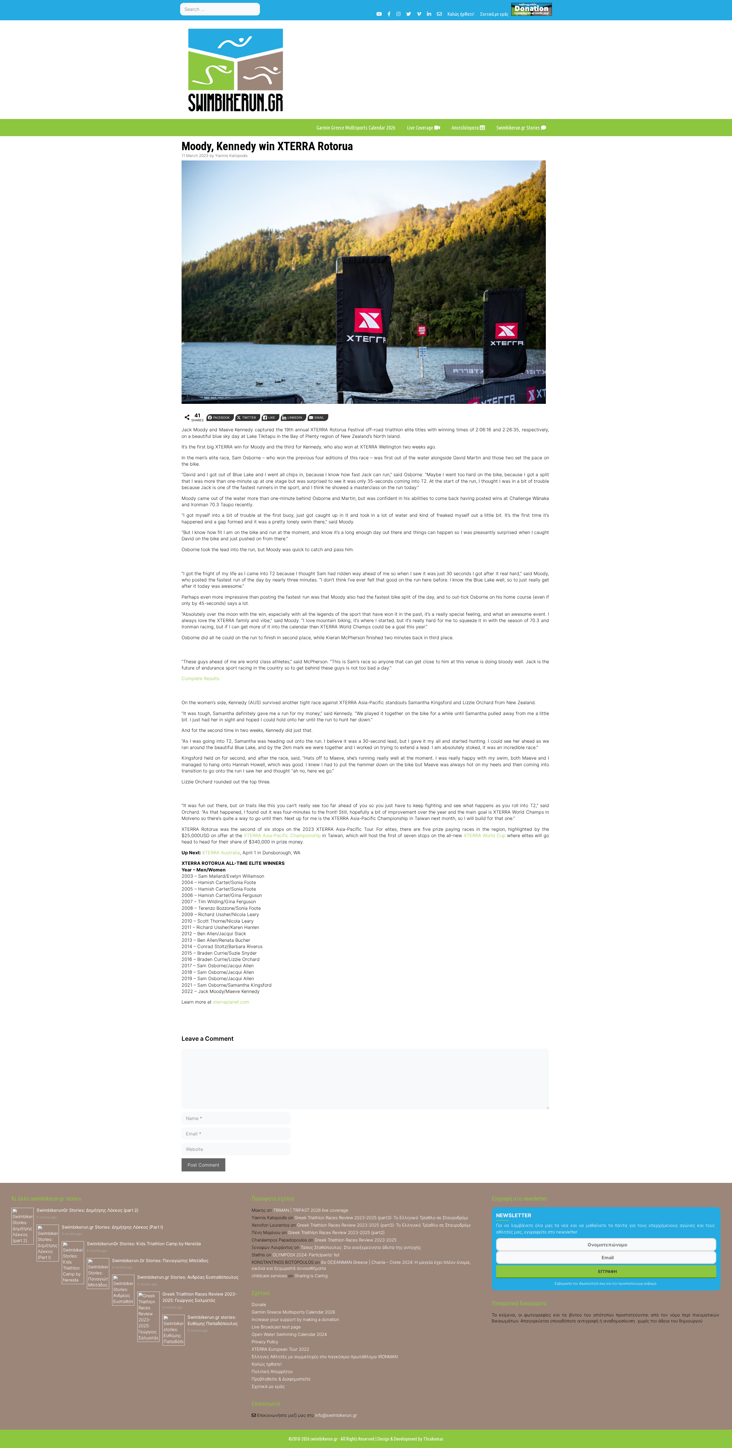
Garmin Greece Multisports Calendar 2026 (356, 127)
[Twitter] (408, 14)
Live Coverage (420, 127)
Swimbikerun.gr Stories (518, 127)
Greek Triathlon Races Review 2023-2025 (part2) (336, 1232)
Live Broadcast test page (276, 1327)
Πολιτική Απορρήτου (272, 1371)
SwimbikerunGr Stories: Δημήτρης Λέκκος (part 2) (87, 1210)
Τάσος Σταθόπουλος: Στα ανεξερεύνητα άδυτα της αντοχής (361, 1247)
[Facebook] (389, 14)
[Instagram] (398, 14)
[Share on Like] (6, 574)
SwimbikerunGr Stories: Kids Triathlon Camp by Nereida (144, 1243)
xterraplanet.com (231, 1002)
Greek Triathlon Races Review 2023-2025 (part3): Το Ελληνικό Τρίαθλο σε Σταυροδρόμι (381, 1217)
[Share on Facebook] (6, 552)
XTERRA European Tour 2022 (280, 1349)
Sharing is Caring (311, 1275)
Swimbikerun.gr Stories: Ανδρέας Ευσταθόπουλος (187, 1277)
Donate (259, 1304)
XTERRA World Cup (485, 835)
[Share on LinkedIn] (6, 586)
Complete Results (200, 678)
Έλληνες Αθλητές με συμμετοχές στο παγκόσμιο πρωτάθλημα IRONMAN (325, 1356)
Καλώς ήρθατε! (460, 14)
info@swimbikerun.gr (336, 1415)
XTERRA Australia (221, 852)
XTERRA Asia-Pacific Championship (282, 835)
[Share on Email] (6, 597)
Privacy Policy (265, 1341)
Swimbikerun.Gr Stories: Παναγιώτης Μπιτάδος (160, 1260)
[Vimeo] (419, 14)
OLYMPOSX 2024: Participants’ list (305, 1255)
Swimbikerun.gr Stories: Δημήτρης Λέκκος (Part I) (112, 1227)
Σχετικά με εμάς (494, 14)
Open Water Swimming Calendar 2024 (289, 1334)
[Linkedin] (429, 14)
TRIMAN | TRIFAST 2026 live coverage (310, 1210)
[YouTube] (379, 14)
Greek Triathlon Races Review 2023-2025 (356, 1240)
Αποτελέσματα (465, 127)
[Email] (439, 14)
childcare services (269, 1275)
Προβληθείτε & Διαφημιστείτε (281, 1379)
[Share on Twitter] (6, 563)
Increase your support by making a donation (295, 1319)
